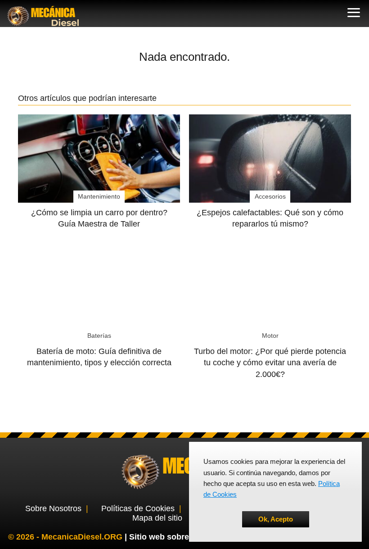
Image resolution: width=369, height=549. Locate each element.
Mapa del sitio (157, 517)
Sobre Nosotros (53, 508)
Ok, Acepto (275, 519)
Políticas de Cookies (138, 508)
